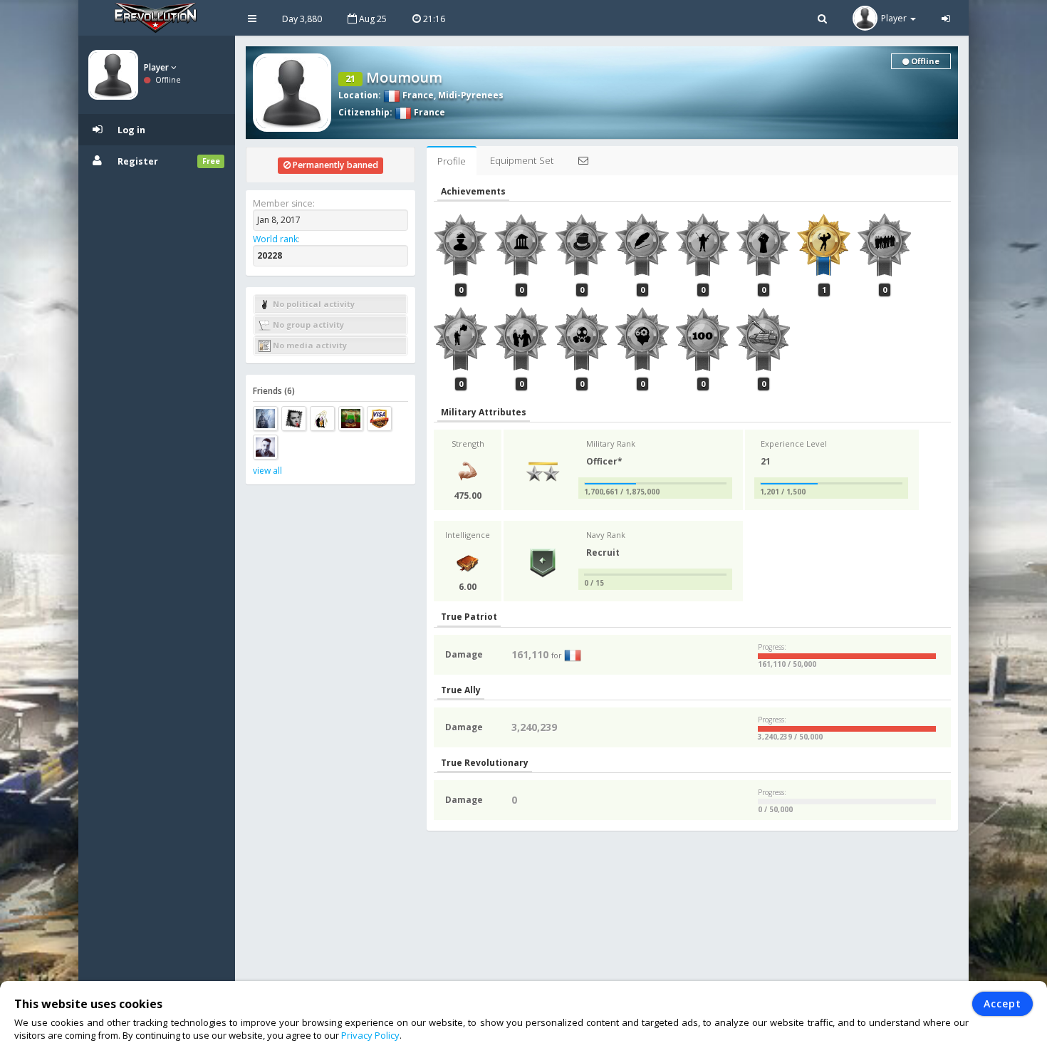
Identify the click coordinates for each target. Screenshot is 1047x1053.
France (417, 95)
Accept (1002, 1003)
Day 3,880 (302, 19)
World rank (275, 239)
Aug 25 (372, 19)
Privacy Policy (370, 1035)
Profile (451, 161)
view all (267, 471)
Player (157, 67)
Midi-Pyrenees (471, 95)
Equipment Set (521, 160)
